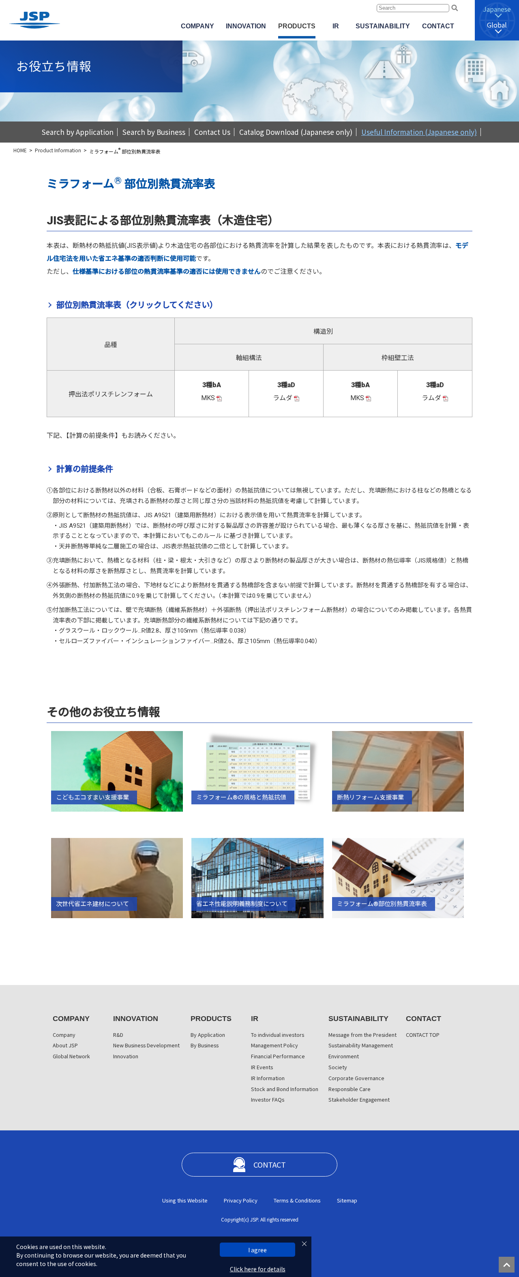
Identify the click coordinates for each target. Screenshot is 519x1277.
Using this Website (185, 1200)
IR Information (268, 1078)
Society (337, 1067)
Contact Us (212, 132)
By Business (205, 1045)
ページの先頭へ (509, 1267)
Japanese (497, 9)
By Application (208, 1035)
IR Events (262, 1067)
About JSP (65, 1045)
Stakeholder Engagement (359, 1099)
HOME (20, 150)
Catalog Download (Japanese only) (295, 132)
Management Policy (274, 1045)
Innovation (125, 1056)
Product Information (58, 150)
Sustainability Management (360, 1045)
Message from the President (362, 1035)
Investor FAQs (267, 1099)
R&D (118, 1035)
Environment (343, 1056)
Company (64, 1035)
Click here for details (257, 1269)
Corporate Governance (356, 1078)
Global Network (71, 1056)
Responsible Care (349, 1089)
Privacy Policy (240, 1200)
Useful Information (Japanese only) (419, 132)
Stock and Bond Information (284, 1089)
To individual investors (277, 1035)
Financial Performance (278, 1056)
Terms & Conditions (297, 1200)
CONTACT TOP (423, 1035)
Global (497, 25)
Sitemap (347, 1200)
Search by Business (153, 132)
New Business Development (146, 1045)
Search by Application (78, 132)
